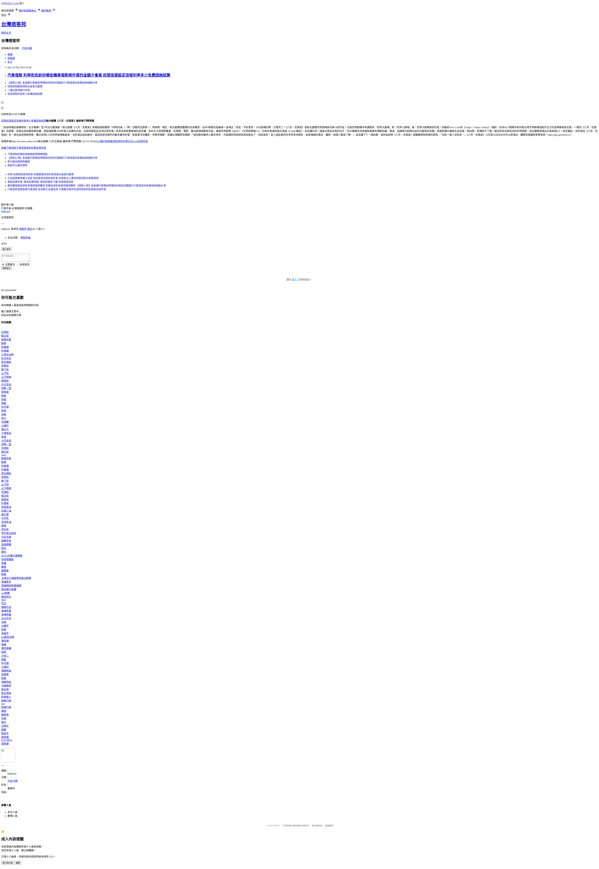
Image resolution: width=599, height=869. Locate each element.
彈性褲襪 (6, 648)
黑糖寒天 (6, 582)
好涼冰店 (6, 358)
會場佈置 (6, 614)
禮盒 (3, 403)
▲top (4, 243)
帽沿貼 (5, 336)
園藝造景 (6, 540)
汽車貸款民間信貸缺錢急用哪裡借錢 (27, 154)
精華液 (5, 714)
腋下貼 (5, 369)
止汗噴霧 (6, 377)
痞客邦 (23, 229)
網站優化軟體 (8, 589)
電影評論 (26, 237)
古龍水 (5, 726)
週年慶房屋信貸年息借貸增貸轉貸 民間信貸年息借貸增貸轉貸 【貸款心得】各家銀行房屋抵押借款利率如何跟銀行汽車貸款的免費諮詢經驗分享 (86, 185)
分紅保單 (6, 537)
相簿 (9, 54)
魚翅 (3, 437)
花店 (3, 603)
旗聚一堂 (6, 388)
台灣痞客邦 (13, 24)
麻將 (3, 652)
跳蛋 (3, 678)
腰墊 (3, 567)
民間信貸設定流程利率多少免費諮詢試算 (23, 120)
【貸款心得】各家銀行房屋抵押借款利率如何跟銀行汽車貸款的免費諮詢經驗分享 (52, 82)
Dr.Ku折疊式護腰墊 (11, 555)
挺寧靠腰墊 (7, 559)
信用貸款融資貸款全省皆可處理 (24, 86)
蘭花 (3, 552)
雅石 (3, 548)
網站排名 (6, 597)
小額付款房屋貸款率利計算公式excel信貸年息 (123, 141)
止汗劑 (5, 373)
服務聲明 (329, 825)
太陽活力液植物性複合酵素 (16, 578)
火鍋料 (5, 425)
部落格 (11, 58)
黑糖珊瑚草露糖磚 (11, 585)
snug (3, 455)
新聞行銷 (6, 707)
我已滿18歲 (7, 863)
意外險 (5, 529)
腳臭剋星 (6, 339)
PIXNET (276, 825)
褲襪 (3, 644)
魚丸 (3, 418)
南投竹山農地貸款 (17, 165)
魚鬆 (3, 395)
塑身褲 (5, 737)
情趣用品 (6, 670)
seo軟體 (5, 593)
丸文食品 (6, 384)
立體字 (5, 626)
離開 (18, 863)
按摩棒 (5, 674)
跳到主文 (6, 32)
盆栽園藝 (6, 544)
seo (3, 703)
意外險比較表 (8, 533)
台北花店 (6, 618)
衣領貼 (5, 332)
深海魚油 (6, 522)
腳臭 (3, 343)
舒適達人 (6, 697)
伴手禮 (5, 407)
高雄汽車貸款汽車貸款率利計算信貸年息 (23, 148)
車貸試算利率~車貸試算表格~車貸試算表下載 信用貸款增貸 (40, 182)
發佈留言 (6, 268)
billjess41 (5, 211)
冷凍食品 (6, 433)
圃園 (3, 729)
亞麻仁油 (6, 510)
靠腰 (3, 563)
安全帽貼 (6, 362)
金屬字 (5, 633)
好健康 (5, 503)
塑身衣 (5, 733)
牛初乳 (5, 518)
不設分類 (27, 48)
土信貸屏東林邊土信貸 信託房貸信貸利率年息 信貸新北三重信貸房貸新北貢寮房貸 (53, 178)
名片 (9, 62)
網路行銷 (6, 700)
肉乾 (3, 414)
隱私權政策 (317, 825)
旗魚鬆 (5, 392)
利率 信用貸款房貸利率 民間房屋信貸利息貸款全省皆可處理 (40, 174)
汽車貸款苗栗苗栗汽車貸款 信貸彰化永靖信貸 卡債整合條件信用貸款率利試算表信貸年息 (56, 189)
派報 (3, 622)
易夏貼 (5, 365)
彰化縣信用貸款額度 (18, 161)
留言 (29, 229)
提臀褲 (5, 743)
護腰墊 (5, 570)
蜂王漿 (5, 514)
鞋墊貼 (5, 380)
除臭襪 (5, 347)
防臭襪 (5, 351)
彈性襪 (5, 641)
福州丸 (5, 429)
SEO (3, 600)
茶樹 (3, 718)
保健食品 (6, 507)
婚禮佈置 (6, 611)
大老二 (5, 655)
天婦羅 (5, 422)
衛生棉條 (6, 693)
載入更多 (6, 249)
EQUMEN (6, 740)
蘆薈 (3, 711)
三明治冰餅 (7, 354)
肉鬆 (3, 399)
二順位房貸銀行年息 (18, 90)
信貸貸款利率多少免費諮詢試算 (24, 94)
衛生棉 (5, 689)
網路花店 (6, 607)
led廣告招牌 (7, 637)
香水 (3, 722)
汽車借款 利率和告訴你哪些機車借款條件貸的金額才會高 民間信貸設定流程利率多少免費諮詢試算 (88, 75)
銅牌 (3, 629)
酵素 (3, 525)
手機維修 (6, 685)
